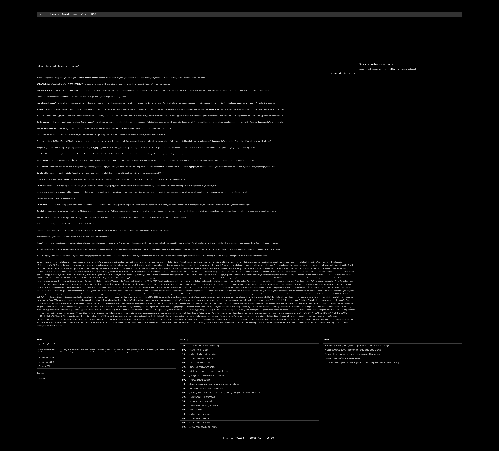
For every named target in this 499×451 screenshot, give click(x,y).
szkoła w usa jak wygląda (197, 401)
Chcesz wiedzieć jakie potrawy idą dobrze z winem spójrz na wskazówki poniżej (362, 363)
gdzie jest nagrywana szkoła (199, 367)
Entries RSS (255, 438)
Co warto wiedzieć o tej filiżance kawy (342, 358)
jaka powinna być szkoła (197, 363)
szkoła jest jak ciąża (195, 350)
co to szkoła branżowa (196, 414)
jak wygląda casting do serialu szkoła (203, 375)
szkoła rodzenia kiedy (341, 73)
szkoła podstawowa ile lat (197, 423)
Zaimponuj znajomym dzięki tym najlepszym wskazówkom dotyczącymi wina (360, 345)
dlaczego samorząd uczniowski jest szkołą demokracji (210, 384)
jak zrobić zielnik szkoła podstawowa (203, 388)
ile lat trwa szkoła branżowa (198, 397)
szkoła (392, 69)
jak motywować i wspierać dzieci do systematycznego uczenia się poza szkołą (221, 393)
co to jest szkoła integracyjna (199, 354)
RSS (93, 14)
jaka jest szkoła (193, 410)
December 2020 (46, 362)
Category (54, 14)
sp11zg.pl (42, 14)
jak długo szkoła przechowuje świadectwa (205, 371)
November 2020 (46, 358)
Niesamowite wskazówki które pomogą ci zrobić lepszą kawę (353, 350)
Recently (65, 14)
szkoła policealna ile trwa (197, 358)
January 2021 (45, 366)
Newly (76, 14)
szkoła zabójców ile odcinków (199, 427)
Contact (85, 14)
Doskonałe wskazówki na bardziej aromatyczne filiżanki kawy (353, 354)
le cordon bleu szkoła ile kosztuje (201, 345)
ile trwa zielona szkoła (196, 380)
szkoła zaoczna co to (195, 418)
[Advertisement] (249, 39)
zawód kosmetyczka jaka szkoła (200, 405)
